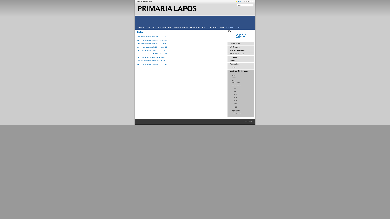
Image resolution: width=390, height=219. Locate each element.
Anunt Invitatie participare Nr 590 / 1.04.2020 (151, 61)
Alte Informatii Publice (238, 54)
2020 (235, 107)
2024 (235, 94)
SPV (241, 36)
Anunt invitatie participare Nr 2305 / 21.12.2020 (152, 36)
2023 (235, 97)
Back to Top (248, 121)
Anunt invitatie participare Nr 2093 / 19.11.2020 (152, 47)
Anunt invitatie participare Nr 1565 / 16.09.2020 (152, 64)
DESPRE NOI (235, 43)
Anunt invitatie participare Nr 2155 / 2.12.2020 (151, 43)
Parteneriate (234, 64)
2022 (235, 104)
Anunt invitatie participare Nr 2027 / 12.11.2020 (152, 50)
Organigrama (236, 110)
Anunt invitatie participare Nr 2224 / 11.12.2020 (152, 40)
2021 (235, 101)
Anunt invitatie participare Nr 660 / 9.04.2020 (151, 57)
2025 (235, 91)
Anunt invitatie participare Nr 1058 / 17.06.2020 (152, 54)
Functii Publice (236, 114)
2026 (235, 88)
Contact (233, 68)
